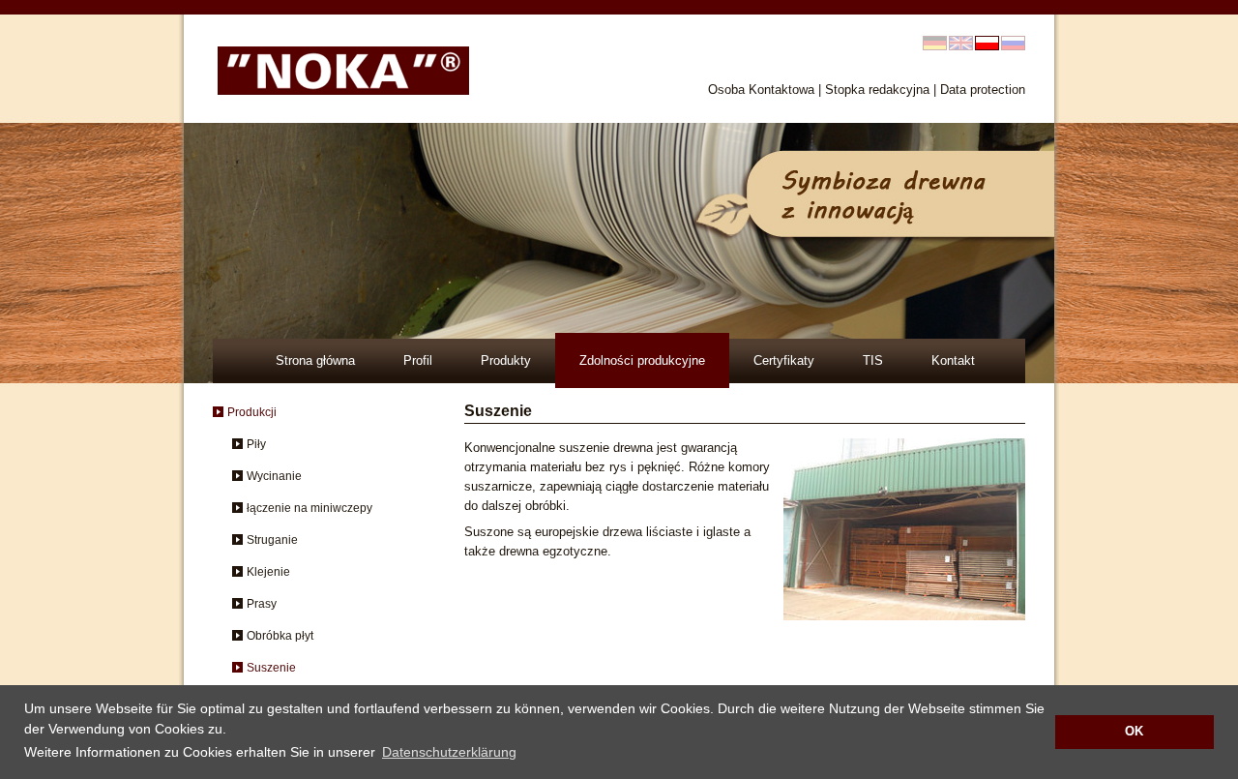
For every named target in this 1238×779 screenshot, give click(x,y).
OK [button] (1134, 731)
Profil (417, 360)
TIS (873, 360)
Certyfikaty (783, 360)
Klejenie (268, 572)
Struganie (272, 540)
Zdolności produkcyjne (642, 360)
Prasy (262, 604)
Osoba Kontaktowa (761, 89)
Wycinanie (274, 476)
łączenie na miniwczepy (309, 508)
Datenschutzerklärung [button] (449, 752)
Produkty (506, 360)
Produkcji (252, 412)
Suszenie (271, 667)
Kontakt (953, 360)
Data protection (982, 89)
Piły (256, 444)
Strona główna (315, 360)
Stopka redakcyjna (877, 89)
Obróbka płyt (280, 636)
